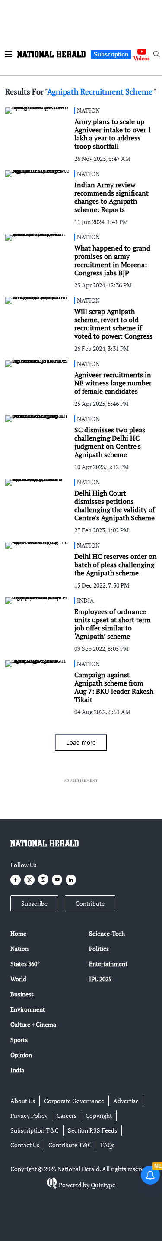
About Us (22, 1101)
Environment (27, 1009)
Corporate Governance (74, 1101)
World (18, 979)
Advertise (126, 1101)
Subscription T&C (34, 1130)
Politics (99, 948)
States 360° (25, 964)
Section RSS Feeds (92, 1130)
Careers (66, 1115)
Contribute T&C (70, 1145)
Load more (81, 742)
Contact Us (24, 1145)
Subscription (111, 54)
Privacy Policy (29, 1115)
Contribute (90, 903)
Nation (19, 948)
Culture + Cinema (33, 1024)
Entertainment (108, 964)
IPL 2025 (100, 979)
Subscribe (34, 903)
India (17, 1070)
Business (22, 994)
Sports (19, 1039)
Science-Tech (107, 933)
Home (18, 933)
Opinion (21, 1055)
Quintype (103, 1185)
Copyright (99, 1115)
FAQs (107, 1145)
